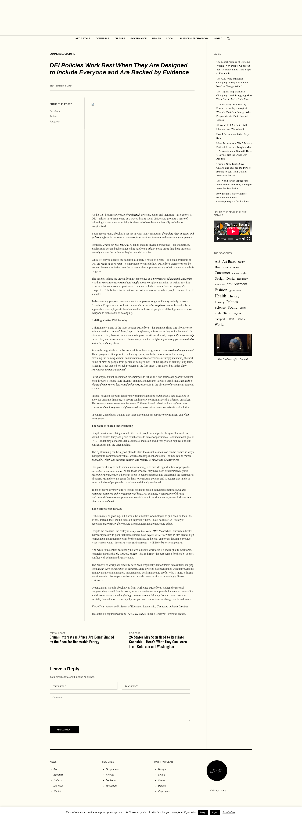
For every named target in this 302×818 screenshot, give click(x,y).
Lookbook (111, 780)
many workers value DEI (143, 531)
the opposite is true (126, 553)
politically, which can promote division (113, 459)
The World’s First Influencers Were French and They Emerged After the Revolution (234, 184)
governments (185, 237)
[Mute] (244, 238)
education (118, 568)
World (219, 324)
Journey (219, 302)
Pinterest (54, 121)
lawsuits (156, 237)
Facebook (55, 111)
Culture (69, 54)
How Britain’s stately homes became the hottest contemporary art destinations (232, 197)
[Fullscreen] (248, 238)
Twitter (53, 116)
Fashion (221, 289)
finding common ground (136, 595)
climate (234, 267)
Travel (231, 318)
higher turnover (155, 534)
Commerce (56, 54)
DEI (94, 218)
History (233, 296)
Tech (227, 313)
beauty (241, 261)
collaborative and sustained (171, 395)
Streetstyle (111, 785)
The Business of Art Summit (233, 359)
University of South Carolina (172, 606)
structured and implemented (178, 350)
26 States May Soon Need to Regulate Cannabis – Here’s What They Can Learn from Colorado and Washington (158, 641)
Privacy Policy (218, 790)
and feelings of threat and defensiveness (157, 459)
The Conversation (136, 613)
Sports (243, 307)
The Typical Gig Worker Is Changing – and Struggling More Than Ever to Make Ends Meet (234, 95)
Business (221, 266)
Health (220, 295)
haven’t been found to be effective (130, 331)
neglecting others (145, 248)
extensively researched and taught (120, 282)
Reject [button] (215, 812)
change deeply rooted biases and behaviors (115, 384)
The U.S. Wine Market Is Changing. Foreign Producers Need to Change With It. (232, 82)
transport (220, 319)
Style (218, 313)
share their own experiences (107, 471)
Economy (242, 278)
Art (217, 261)
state (174, 237)
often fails (184, 380)
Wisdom (242, 319)
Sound (233, 307)
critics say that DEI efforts (117, 244)
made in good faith (111, 263)
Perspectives (112, 769)
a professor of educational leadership (171, 278)
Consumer (222, 272)
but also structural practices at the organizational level (139, 491)
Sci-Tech (58, 785)
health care (104, 568)
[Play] (218, 238)
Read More (229, 812)
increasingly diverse (114, 523)
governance (235, 290)
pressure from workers (138, 237)
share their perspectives (105, 474)
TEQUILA (238, 313)
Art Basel (229, 261)
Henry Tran (98, 606)
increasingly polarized (127, 214)
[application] (233, 231)
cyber (245, 273)
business (132, 568)
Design (219, 278)
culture (235, 273)
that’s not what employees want (155, 305)
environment (237, 283)
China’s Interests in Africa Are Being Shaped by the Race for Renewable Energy (82, 639)
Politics (232, 301)
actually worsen (100, 252)
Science (220, 307)
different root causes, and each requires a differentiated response (139, 405)
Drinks (230, 278)
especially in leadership (181, 335)
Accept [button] (203, 812)
